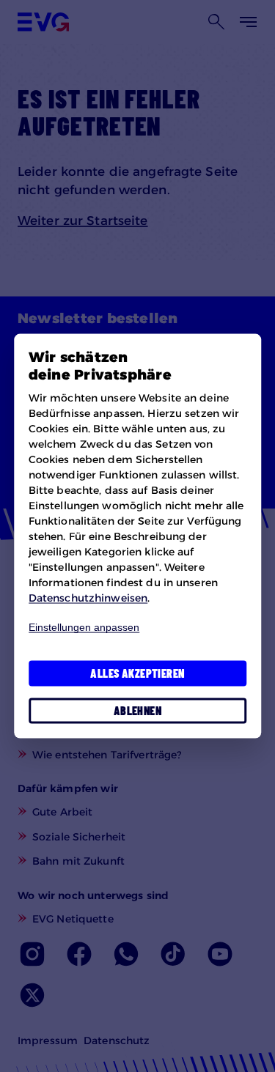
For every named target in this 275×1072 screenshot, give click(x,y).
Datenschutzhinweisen (88, 597)
